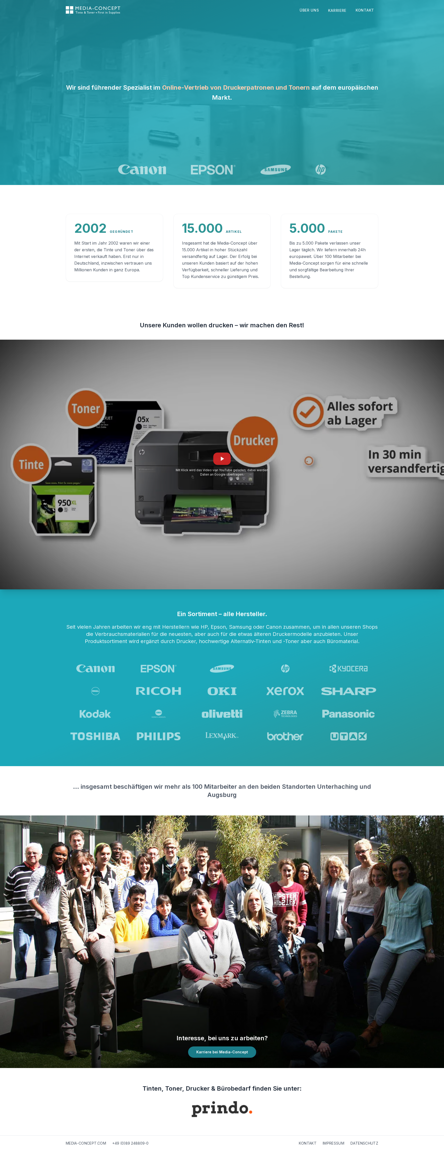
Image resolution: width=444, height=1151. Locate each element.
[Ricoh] (158, 691)
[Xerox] (285, 691)
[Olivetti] (222, 713)
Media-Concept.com (86, 1143)
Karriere (337, 10)
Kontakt (365, 10)
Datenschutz (364, 1143)
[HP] (321, 169)
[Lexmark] (222, 736)
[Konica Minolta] (158, 713)
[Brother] (285, 736)
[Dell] (95, 691)
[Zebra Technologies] (285, 713)
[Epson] (213, 169)
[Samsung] (276, 169)
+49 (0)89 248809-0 (130, 1143)
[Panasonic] (348, 713)
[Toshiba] (95, 736)
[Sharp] (348, 691)
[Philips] (158, 736)
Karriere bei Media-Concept (222, 1052)
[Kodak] (95, 713)
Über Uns (309, 10)
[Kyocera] (348, 668)
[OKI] (222, 691)
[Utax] (348, 736)
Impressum (333, 1143)
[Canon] (142, 169)
